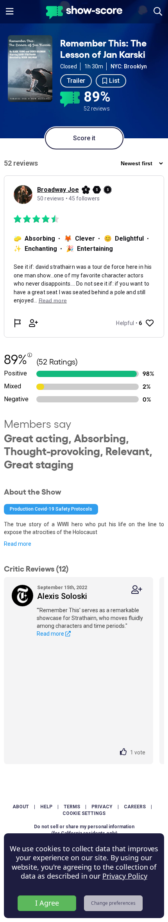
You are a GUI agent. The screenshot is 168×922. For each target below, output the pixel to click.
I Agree (47, 903)
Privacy (102, 806)
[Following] (136, 590)
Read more (17, 544)
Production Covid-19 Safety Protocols (51, 509)
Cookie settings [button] (84, 813)
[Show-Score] (84, 13)
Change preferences (113, 903)
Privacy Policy (124, 876)
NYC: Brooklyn (129, 66)
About (21, 806)
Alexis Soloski (62, 596)
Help (46, 806)
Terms (72, 806)
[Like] (125, 752)
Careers (135, 806)
